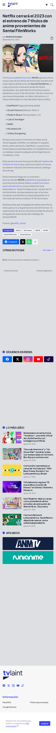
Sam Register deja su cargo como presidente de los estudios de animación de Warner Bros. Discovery (37, 502)
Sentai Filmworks (10, 234)
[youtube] (38, 359)
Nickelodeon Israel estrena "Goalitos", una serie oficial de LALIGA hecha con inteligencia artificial (37, 437)
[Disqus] (28, 311)
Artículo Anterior (11, 270)
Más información (17, 724)
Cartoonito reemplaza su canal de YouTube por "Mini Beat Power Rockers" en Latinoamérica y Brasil (37, 469)
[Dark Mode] (46, 4)
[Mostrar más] (35, 241)
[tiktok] (48, 359)
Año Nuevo (28, 230)
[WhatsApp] (29, 241)
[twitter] (17, 359)
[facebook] (7, 359)
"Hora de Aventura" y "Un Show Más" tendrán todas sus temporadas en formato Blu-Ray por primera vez (38, 453)
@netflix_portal (18, 223)
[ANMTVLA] (28, 543)
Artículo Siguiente (44, 270)
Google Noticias (9, 707)
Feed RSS (7, 702)
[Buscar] (52, 4)
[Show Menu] (4, 4)
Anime (18, 230)
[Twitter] (22, 241)
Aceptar (44, 723)
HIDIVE (37, 230)
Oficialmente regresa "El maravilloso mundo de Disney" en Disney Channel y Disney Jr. (38, 486)
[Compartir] (50, 38)
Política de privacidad (39, 702)
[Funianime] (28, 557)
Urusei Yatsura (25, 234)
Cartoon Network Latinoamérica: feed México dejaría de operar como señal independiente (38, 519)
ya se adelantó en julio (20, 77)
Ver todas (47, 250)
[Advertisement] (28, 394)
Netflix (45, 230)
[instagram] (28, 359)
